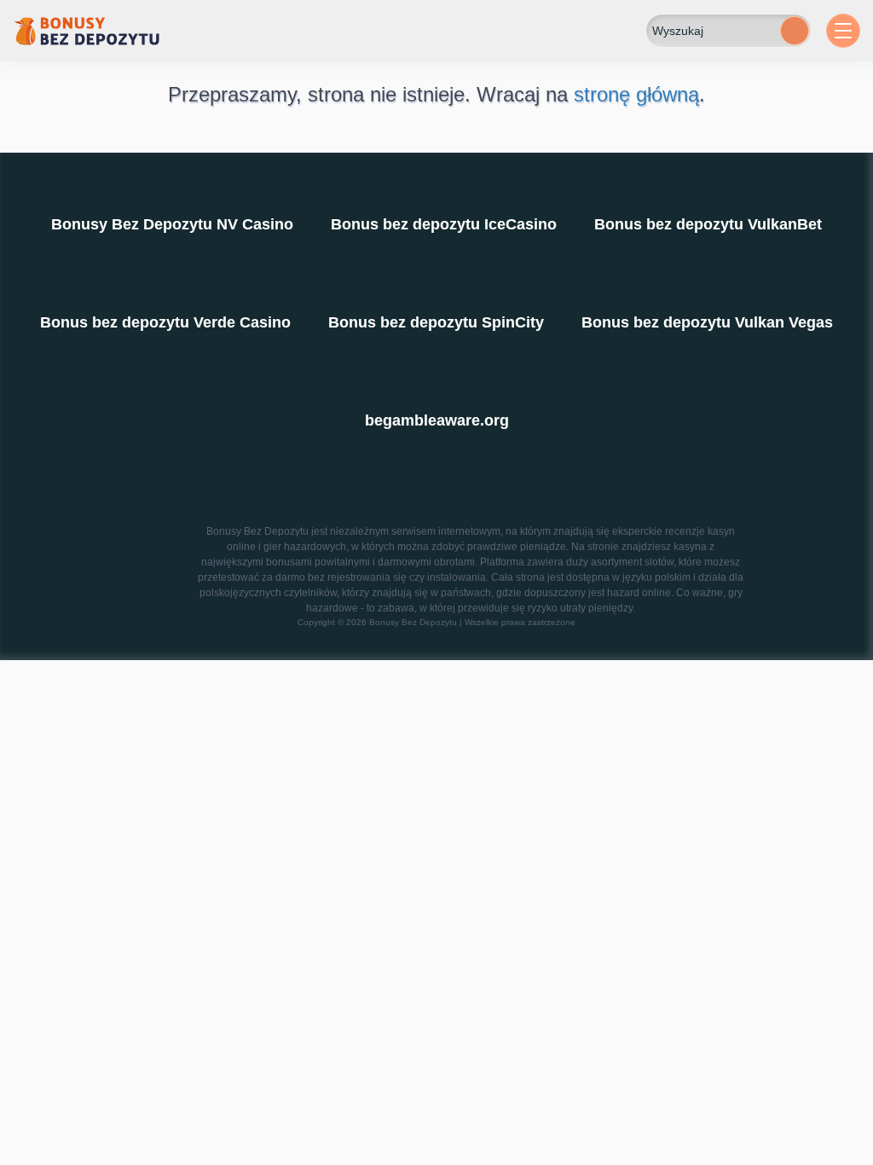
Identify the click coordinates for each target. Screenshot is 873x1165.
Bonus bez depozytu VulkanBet (708, 224)
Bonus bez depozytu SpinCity (436, 322)
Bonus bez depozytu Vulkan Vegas (707, 322)
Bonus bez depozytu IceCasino (444, 224)
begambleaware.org (437, 420)
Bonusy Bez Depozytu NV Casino (172, 224)
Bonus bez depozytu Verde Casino (165, 322)
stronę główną (636, 94)
